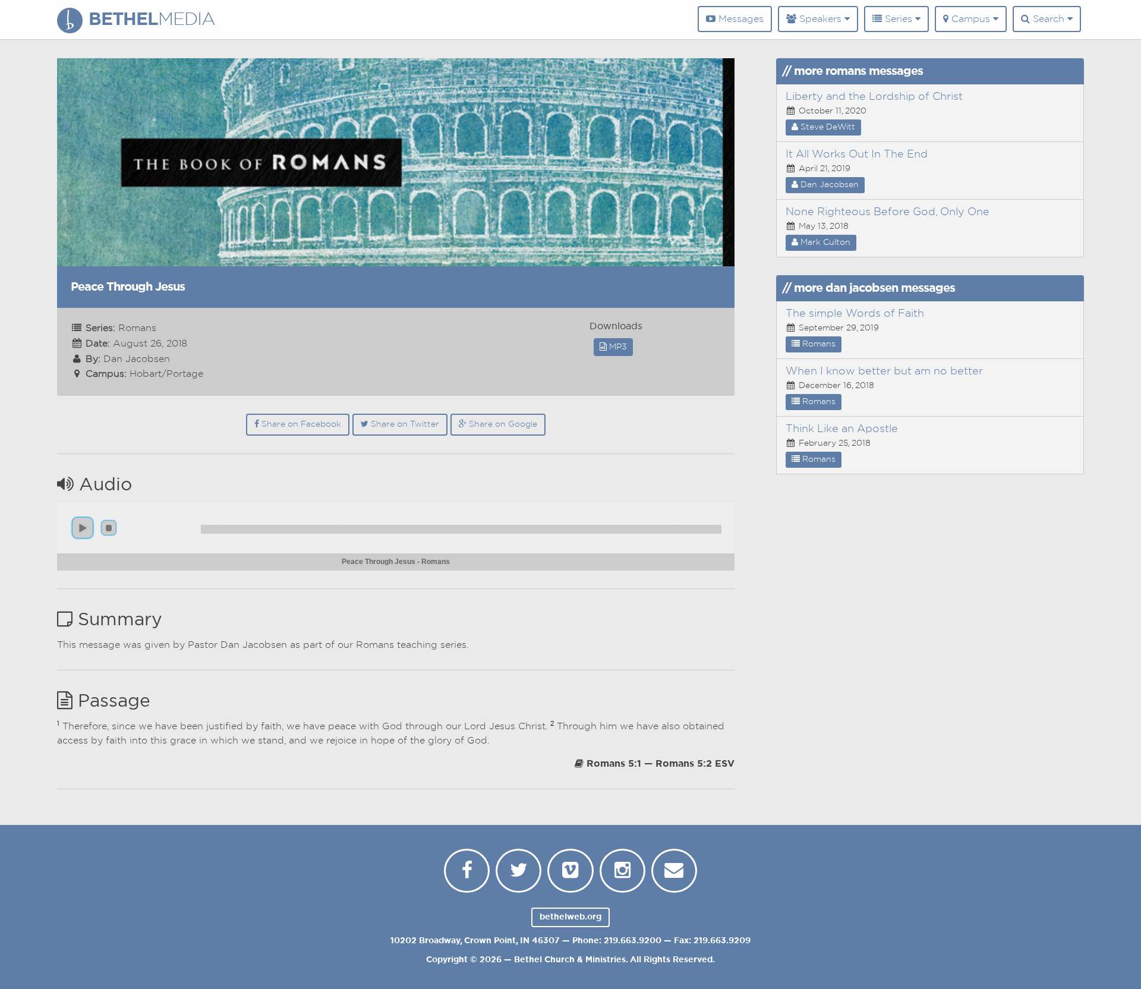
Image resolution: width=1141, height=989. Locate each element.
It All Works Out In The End (857, 154)
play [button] (82, 528)
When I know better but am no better (884, 371)
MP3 (617, 347)
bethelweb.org (570, 917)
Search (1048, 19)
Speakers (820, 19)
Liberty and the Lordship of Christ (874, 97)
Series (898, 19)
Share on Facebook (300, 424)
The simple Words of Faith (855, 313)
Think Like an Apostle (842, 429)
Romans (818, 344)
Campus (970, 19)
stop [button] (108, 527)
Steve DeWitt (826, 127)
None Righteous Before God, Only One (887, 212)
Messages (740, 19)
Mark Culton (824, 242)
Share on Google (502, 424)
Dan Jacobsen (828, 185)
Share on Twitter (403, 424)
